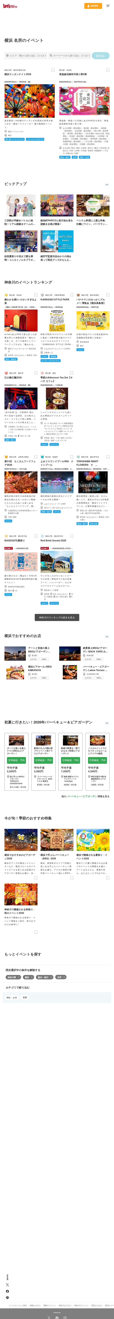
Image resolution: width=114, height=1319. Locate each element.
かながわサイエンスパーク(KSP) (57, 348)
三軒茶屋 (102, 148)
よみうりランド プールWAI (54, 503)
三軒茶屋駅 (89, 133)
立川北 (68, 437)
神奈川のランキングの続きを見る (57, 617)
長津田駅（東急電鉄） (99, 138)
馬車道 (29, 355)
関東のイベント (49, 1305)
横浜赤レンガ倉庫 (51, 590)
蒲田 (78, 148)
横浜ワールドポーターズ (18, 348)
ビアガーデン (90, 796)
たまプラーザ (61, 440)
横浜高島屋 (84, 341)
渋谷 (71, 150)
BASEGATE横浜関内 (16, 586)
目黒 (76, 153)
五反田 (83, 148)
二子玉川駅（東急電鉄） (93, 141)
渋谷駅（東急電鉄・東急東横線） (82, 136)
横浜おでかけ (97, 1305)
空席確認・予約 (16, 760)
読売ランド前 (49, 507)
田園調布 (98, 150)
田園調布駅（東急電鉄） (72, 141)
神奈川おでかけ (65, 1305)
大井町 (77, 150)
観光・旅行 (43, 977)
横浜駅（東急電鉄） (92, 128)
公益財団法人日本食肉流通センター (22, 510)
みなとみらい (20, 355)
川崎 (10, 517)
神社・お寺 (12, 997)
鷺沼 (96, 148)
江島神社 (11, 426)
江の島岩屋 (19, 429)
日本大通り (64, 596)
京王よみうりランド (64, 507)
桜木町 (10, 355)
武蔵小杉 (69, 153)
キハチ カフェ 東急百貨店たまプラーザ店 (58, 432)
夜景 (25, 997)
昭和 (14, 517)
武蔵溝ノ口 (48, 352)
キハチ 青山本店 (50, 423)
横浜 (10, 135)
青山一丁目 (55, 437)
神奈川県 (8, 70)
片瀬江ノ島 (12, 435)
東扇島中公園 (13, 513)
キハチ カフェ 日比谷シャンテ (57, 428)
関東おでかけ (35, 1305)
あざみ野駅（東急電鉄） (72, 128)
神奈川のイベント (81, 1305)
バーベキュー (74, 796)
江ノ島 (27, 435)
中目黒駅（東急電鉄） (80, 138)
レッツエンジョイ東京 (18, 1305)
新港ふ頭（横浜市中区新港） (91, 510)
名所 (59, 977)
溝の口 (90, 148)
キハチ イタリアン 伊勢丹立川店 (60, 426)
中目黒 (83, 150)
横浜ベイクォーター (16, 131)
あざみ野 (66, 148)
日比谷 (46, 440)
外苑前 (46, 437)
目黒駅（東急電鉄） (88, 144)
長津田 (90, 150)
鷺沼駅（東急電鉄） (76, 133)
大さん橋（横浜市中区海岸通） (94, 511)
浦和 (52, 440)
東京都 (62, 70)
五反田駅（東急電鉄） (84, 130)
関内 (10, 590)
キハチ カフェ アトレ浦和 (58, 429)
